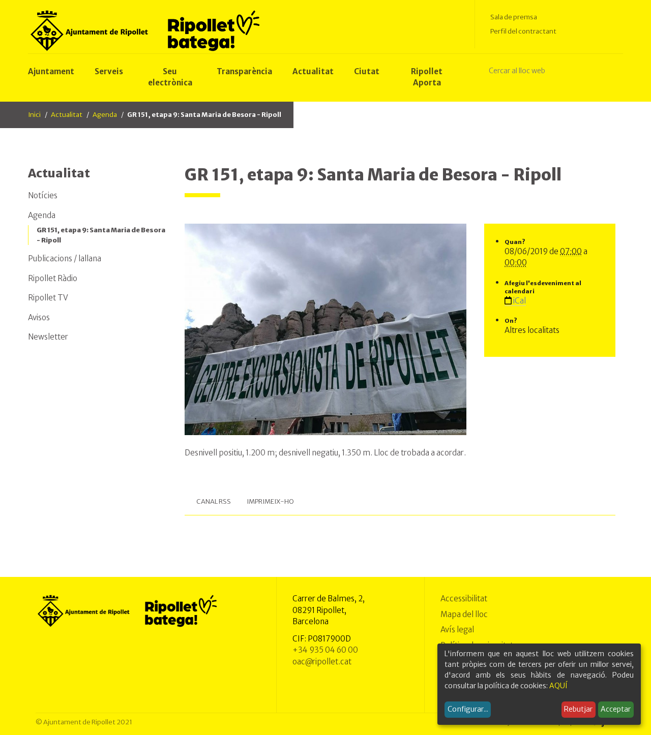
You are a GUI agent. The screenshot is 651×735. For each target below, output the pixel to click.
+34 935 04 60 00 (325, 650)
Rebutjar (578, 709)
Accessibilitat (463, 598)
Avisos (39, 317)
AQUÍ (558, 685)
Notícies (42, 195)
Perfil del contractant (523, 31)
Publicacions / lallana (64, 258)
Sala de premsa (513, 17)
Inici (34, 114)
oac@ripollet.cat (321, 661)
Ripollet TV (48, 297)
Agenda (105, 114)
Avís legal (457, 629)
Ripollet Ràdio (52, 278)
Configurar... (468, 709)
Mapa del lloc (464, 614)
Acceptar (616, 709)
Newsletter (48, 337)
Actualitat (66, 114)
